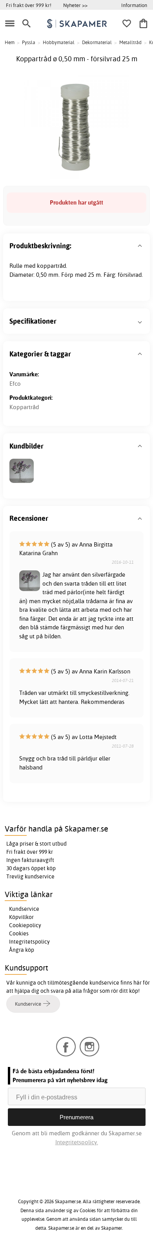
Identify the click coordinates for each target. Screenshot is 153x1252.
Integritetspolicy (29, 941)
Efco (15, 383)
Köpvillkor (21, 917)
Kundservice (24, 908)
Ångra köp (21, 949)
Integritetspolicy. (76, 1142)
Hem (10, 42)
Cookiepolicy (25, 925)
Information (134, 5)
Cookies (19, 933)
